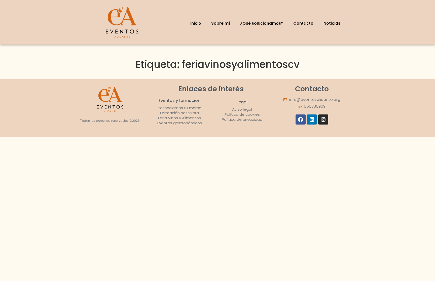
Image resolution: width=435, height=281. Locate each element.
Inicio (195, 23)
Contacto (303, 23)
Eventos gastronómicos (179, 123)
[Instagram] (323, 119)
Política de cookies (242, 114)
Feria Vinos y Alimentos (179, 118)
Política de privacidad (242, 119)
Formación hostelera (179, 112)
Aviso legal (242, 109)
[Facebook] (301, 119)
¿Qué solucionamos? (261, 23)
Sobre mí (220, 23)
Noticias (331, 23)
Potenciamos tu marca (179, 107)
